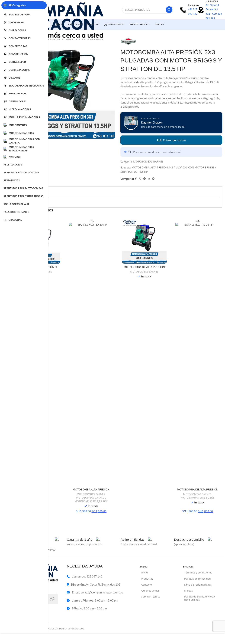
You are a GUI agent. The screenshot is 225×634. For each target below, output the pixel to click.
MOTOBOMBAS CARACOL (91, 497)
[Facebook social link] (136, 178)
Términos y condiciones (198, 572)
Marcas (188, 590)
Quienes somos (150, 590)
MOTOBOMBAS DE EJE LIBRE (91, 501)
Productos (147, 578)
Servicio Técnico (150, 596)
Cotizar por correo (174, 140)
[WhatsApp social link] (52, 599)
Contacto (146, 584)
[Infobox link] (83, 539)
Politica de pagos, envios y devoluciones (199, 598)
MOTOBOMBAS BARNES (148, 161)
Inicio (144, 572)
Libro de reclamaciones (198, 584)
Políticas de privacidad (197, 578)
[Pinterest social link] (144, 178)
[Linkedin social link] (149, 178)
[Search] (169, 9)
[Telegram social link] (153, 178)
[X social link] (140, 178)
